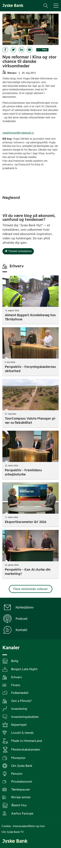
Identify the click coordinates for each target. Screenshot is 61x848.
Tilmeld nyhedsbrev (19, 251)
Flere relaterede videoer (30, 589)
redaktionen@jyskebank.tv (18, 132)
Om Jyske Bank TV (13, 832)
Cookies (6, 826)
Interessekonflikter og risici (29, 826)
